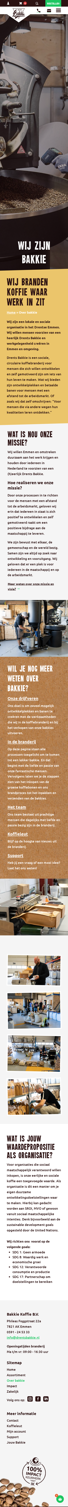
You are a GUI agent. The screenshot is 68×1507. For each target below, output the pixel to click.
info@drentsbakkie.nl (23, 1337)
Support (13, 1437)
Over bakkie (16, 1380)
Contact (13, 1420)
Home (11, 312)
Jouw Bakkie (16, 1442)
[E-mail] (49, 11)
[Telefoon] (39, 11)
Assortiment (16, 1375)
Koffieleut (14, 1426)
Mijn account (16, 1431)
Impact (12, 1386)
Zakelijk (13, 1391)
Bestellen (53, 3)
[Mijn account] (8, 4)
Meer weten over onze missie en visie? (31, 586)
